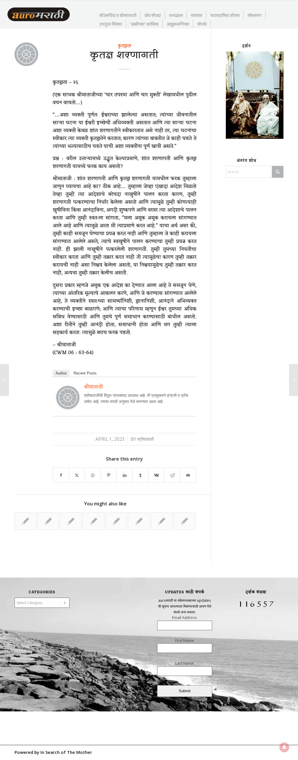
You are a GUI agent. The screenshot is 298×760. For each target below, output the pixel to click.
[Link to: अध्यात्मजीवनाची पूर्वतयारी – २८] (48, 521)
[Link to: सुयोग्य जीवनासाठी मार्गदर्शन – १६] (25, 521)
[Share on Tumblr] (140, 475)
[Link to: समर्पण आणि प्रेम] (184, 521)
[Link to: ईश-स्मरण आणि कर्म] (162, 521)
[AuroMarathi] (38, 14)
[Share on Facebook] (61, 475)
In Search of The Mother (66, 752)
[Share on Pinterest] (109, 475)
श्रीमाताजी (145, 439)
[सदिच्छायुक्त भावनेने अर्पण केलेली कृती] (4, 380)
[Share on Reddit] (172, 475)
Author (61, 373)
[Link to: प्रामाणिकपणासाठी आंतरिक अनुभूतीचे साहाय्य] (116, 521)
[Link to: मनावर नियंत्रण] (139, 521)
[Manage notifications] (284, 747)
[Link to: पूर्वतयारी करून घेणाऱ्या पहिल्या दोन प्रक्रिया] (71, 521)
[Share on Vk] (156, 475)
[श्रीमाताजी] (67, 407)
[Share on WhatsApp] (93, 475)
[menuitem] (118, 15)
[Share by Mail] (188, 475)
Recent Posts (85, 373)
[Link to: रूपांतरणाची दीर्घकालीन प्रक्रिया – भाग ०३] (93, 521)
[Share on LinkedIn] (124, 475)
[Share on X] (77, 475)
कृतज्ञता (124, 46)
